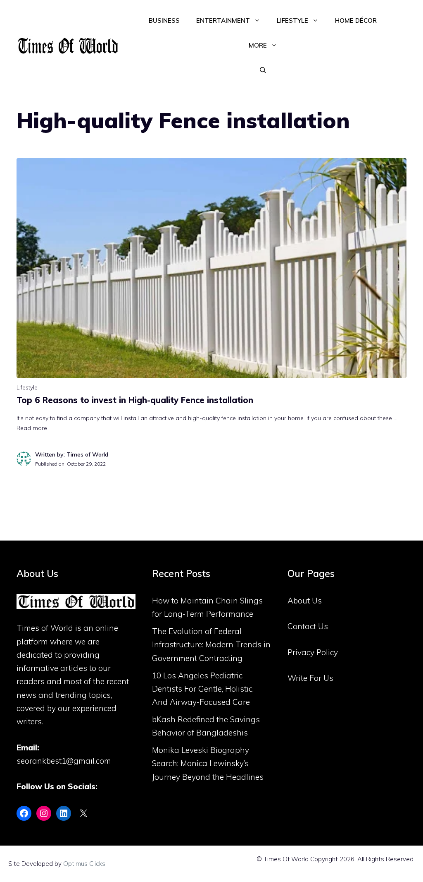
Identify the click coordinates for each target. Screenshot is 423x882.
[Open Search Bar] (263, 70)
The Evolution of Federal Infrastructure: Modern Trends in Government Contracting (211, 644)
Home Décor (356, 20)
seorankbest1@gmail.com (64, 761)
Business (164, 20)
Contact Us (308, 626)
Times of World (45, 628)
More (258, 45)
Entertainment (223, 20)
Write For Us (310, 678)
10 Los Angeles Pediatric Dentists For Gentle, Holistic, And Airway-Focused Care (203, 689)
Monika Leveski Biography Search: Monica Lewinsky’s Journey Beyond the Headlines (208, 763)
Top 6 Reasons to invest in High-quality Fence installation (135, 400)
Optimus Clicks (84, 864)
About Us (305, 601)
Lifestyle (292, 20)
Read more (32, 428)
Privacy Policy (313, 652)
